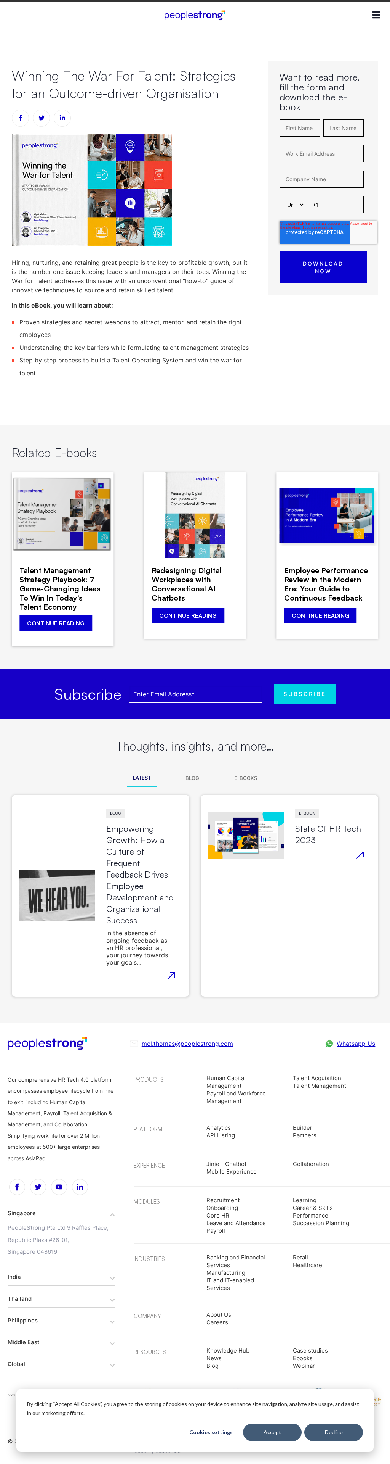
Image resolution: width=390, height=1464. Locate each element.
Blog (115, 813)
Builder (302, 1127)
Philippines (23, 1320)
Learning (304, 1200)
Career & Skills (313, 1207)
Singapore (22, 1213)
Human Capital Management (226, 1081)
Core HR (217, 1215)
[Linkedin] (80, 1187)
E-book (307, 813)
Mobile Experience (231, 1171)
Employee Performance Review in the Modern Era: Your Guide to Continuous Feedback (326, 584)
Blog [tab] (192, 778)
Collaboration (311, 1164)
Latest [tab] (142, 778)
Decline (334, 1432)
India (14, 1276)
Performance (310, 1215)
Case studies (310, 1350)
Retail (300, 1257)
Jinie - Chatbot (226, 1164)
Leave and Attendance (236, 1223)
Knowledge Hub (227, 1350)
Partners (304, 1135)
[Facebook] (17, 1187)
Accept (272, 1432)
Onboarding (222, 1207)
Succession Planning (321, 1223)
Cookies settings (211, 1432)
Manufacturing (225, 1272)
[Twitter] (38, 1187)
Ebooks (303, 1358)
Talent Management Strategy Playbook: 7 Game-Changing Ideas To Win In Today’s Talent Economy (60, 589)
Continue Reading (56, 623)
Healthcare (307, 1265)
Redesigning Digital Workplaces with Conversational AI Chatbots (187, 584)
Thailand (20, 1298)
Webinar (304, 1365)
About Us (218, 1314)
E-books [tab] (245, 778)
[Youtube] (59, 1187)
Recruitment (223, 1200)
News (214, 1358)
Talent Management (319, 1085)
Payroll (215, 1230)
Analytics (218, 1127)
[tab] (61, 1213)
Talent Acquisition (317, 1078)
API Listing (220, 1135)
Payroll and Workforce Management (236, 1097)
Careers (217, 1322)
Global (16, 1363)
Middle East (24, 1342)
